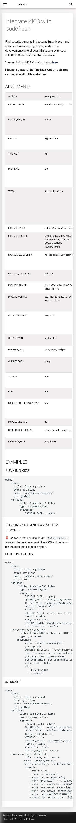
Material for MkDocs (24, 819)
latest (21, 4)
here (55, 62)
